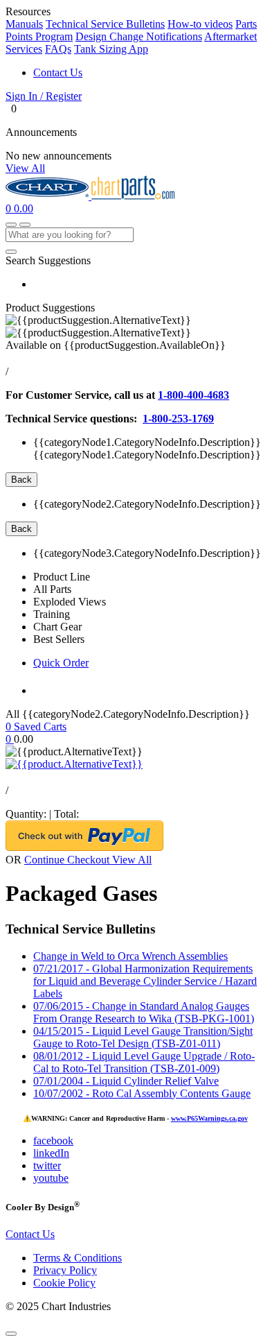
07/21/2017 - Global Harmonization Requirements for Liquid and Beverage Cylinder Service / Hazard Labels (145, 981)
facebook (53, 1140)
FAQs (58, 49)
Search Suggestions (48, 260)
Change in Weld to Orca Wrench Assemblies (130, 956)
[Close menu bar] (11, 225)
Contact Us (57, 72)
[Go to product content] (74, 764)
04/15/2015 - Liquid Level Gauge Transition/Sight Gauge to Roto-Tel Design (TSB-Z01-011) (143, 1037)
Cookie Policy (64, 1283)
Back (21, 479)
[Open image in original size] (48, 196)
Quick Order (61, 663)
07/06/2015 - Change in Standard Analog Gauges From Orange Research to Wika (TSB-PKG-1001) (143, 1012)
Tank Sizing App (111, 49)
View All (25, 168)
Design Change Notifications (138, 36)
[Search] (11, 252)
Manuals (24, 24)
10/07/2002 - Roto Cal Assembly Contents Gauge (142, 1093)
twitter (47, 1165)
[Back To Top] (11, 1334)
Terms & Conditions (77, 1258)
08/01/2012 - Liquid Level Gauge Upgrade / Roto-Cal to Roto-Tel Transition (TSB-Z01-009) (144, 1062)
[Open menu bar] (24, 225)
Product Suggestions (50, 307)
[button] (135, 96)
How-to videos (200, 24)
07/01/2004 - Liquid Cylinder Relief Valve (126, 1081)
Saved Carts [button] (40, 726)
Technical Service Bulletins (105, 24)
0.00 (23, 208)
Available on (116, 345)
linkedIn (51, 1153)
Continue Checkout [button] (68, 860)
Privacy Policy (65, 1270)
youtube (51, 1178)
